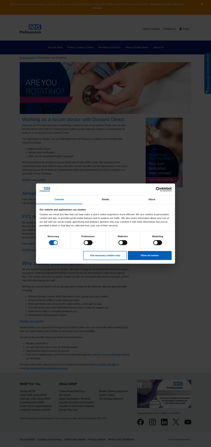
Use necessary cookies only (105, 255)
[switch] (88, 242)
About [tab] (151, 199)
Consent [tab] (59, 199)
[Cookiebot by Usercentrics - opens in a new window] (158, 189)
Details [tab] (105, 199)
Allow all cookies (150, 255)
